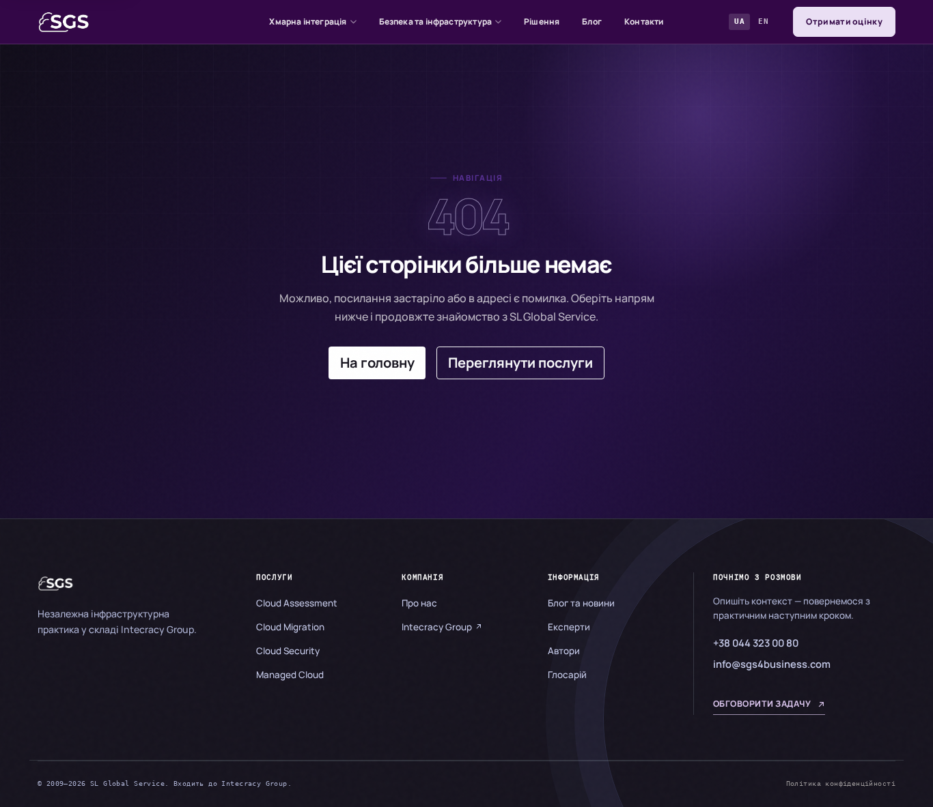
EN (763, 21)
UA (739, 21)
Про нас (419, 603)
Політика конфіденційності (840, 783)
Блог (592, 21)
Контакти (643, 21)
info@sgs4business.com (772, 664)
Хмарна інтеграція (307, 21)
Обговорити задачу (762, 703)
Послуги (274, 577)
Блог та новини (581, 603)
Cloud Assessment (296, 603)
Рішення (541, 21)
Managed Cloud (290, 675)
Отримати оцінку (844, 21)
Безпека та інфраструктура (435, 21)
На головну (377, 362)
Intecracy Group (437, 627)
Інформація (574, 577)
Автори (564, 651)
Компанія (422, 577)
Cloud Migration (290, 627)
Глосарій (567, 675)
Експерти (569, 627)
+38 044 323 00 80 (755, 642)
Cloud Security (288, 651)
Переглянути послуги (520, 362)
